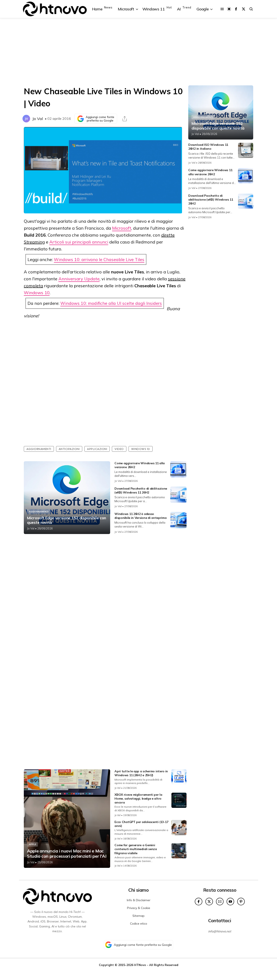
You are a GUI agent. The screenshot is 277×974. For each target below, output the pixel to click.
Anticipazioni (69, 449)
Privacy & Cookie (138, 908)
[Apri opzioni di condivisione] (125, 119)
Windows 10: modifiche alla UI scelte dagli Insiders (111, 303)
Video (119, 449)
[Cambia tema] (229, 9)
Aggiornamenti (38, 449)
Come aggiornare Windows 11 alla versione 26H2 (210, 172)
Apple (32, 844)
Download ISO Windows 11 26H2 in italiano (208, 147)
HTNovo (140, 965)
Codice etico (138, 923)
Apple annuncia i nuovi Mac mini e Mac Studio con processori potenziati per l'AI (66, 853)
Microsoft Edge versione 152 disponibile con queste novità (66, 520)
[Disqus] (105, 595)
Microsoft (121, 228)
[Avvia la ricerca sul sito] (251, 9)
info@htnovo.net (219, 931)
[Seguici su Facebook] (236, 9)
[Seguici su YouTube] (230, 901)
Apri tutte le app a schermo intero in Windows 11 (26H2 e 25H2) (141, 773)
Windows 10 (37, 292)
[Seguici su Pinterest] (241, 901)
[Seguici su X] (243, 9)
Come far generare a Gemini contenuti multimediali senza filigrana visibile (135, 849)
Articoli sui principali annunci (78, 242)
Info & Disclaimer (138, 900)
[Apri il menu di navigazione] (222, 9)
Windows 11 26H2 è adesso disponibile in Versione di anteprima (140, 516)
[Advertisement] (138, 51)
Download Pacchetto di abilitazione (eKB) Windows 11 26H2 (140, 490)
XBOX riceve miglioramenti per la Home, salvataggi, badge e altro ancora (138, 798)
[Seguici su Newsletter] (220, 901)
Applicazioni (97, 449)
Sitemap (138, 916)
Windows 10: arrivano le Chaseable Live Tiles (99, 259)
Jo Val (37, 118)
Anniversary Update (79, 278)
